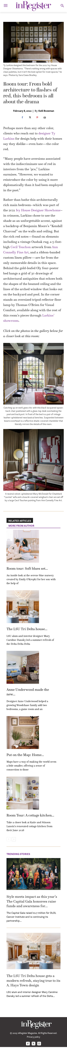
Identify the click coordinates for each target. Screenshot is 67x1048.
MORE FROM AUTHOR (21, 525)
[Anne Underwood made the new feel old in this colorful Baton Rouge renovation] (23, 667)
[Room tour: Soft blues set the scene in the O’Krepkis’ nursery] (23, 546)
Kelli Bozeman (46, 110)
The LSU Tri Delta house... (27, 629)
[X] (30, 117)
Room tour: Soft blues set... (27, 568)
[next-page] (14, 839)
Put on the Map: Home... (25, 755)
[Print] (44, 117)
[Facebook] (22, 117)
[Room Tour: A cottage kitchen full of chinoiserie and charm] (23, 793)
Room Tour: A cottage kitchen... (30, 815)
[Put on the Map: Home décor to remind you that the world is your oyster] (23, 732)
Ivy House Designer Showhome (38, 210)
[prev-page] (9, 839)
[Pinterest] (37, 117)
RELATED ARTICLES (19, 520)
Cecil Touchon (21, 247)
